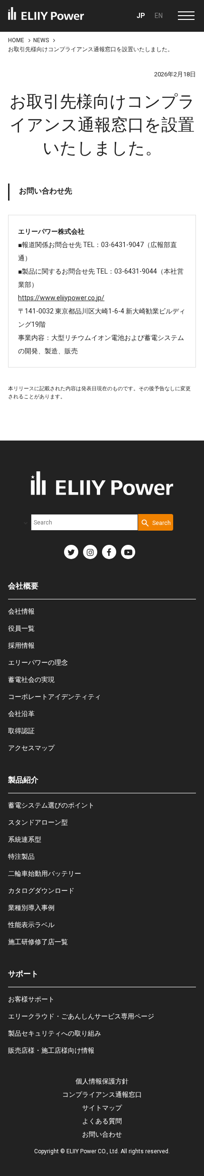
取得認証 (21, 731)
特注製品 (21, 856)
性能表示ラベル (31, 924)
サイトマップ (102, 1108)
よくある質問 (102, 1121)
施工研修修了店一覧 (38, 942)
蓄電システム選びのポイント (51, 805)
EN (159, 15)
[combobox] (84, 522)
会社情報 (21, 611)
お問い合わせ (102, 1134)
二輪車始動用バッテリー (44, 873)
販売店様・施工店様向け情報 (51, 1050)
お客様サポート (31, 999)
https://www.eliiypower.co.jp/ (61, 298)
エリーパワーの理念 (38, 662)
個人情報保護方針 (102, 1081)
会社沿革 (21, 713)
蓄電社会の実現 (31, 679)
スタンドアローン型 (38, 822)
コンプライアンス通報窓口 (102, 1094)
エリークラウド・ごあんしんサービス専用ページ (81, 1016)
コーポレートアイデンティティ (54, 696)
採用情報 (21, 645)
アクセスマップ (31, 748)
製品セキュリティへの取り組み (54, 1033)
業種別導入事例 (31, 907)
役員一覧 (21, 628)
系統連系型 (24, 839)
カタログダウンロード (41, 890)
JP (141, 15)
